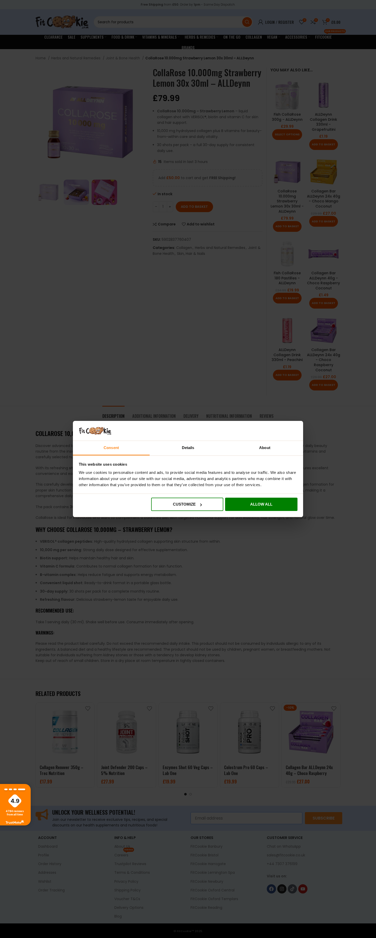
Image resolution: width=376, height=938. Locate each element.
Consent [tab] (111, 447)
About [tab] (264, 447)
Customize (184, 504)
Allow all (261, 504)
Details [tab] (188, 447)
